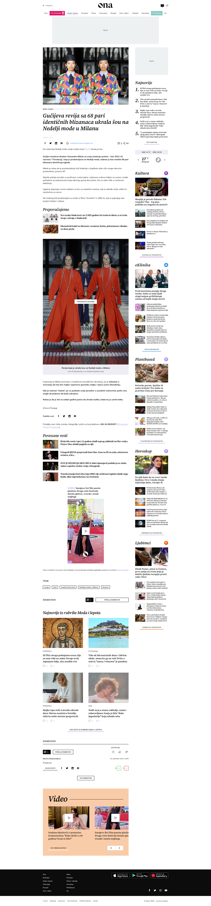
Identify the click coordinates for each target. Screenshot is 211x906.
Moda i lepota (48, 109)
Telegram (55, 427)
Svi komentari (86, 778)
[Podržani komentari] (120, 752)
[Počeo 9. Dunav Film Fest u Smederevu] (140, 235)
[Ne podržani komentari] (126, 752)
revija (46, 587)
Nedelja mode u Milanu (88, 587)
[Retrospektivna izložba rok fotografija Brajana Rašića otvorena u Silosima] (140, 224)
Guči (88, 149)
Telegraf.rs (49, 5)
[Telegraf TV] (166, 890)
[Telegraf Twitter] (155, 890)
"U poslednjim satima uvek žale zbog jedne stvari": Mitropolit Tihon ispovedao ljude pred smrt (151, 134)
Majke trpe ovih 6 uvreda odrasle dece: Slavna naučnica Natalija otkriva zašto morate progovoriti (150, 113)
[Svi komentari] (113, 752)
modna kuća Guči (68, 587)
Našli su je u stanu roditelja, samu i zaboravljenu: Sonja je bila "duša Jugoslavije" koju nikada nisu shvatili (150, 124)
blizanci (105, 587)
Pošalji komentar (112, 600)
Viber (46, 427)
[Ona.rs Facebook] (149, 890)
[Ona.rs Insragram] (160, 890)
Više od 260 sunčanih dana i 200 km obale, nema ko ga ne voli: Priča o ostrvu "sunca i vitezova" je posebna (151, 102)
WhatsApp (123, 424)
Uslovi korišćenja (122, 570)
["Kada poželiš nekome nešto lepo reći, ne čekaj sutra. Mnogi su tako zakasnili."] (140, 245)
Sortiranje (115, 747)
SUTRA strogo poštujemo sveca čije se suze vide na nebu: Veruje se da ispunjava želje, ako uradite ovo (151, 91)
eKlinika (142, 265)
